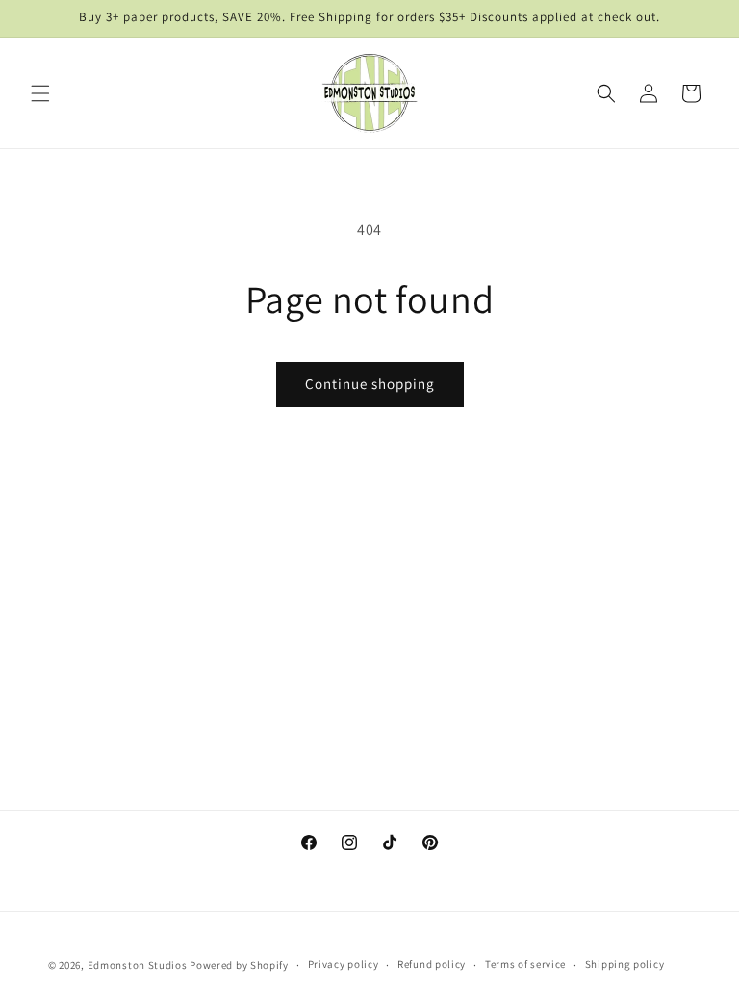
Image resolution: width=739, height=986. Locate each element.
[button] (40, 93)
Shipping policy (625, 964)
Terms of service (525, 964)
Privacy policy (343, 964)
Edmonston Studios (138, 965)
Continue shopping (370, 384)
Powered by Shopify (239, 965)
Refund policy (431, 964)
